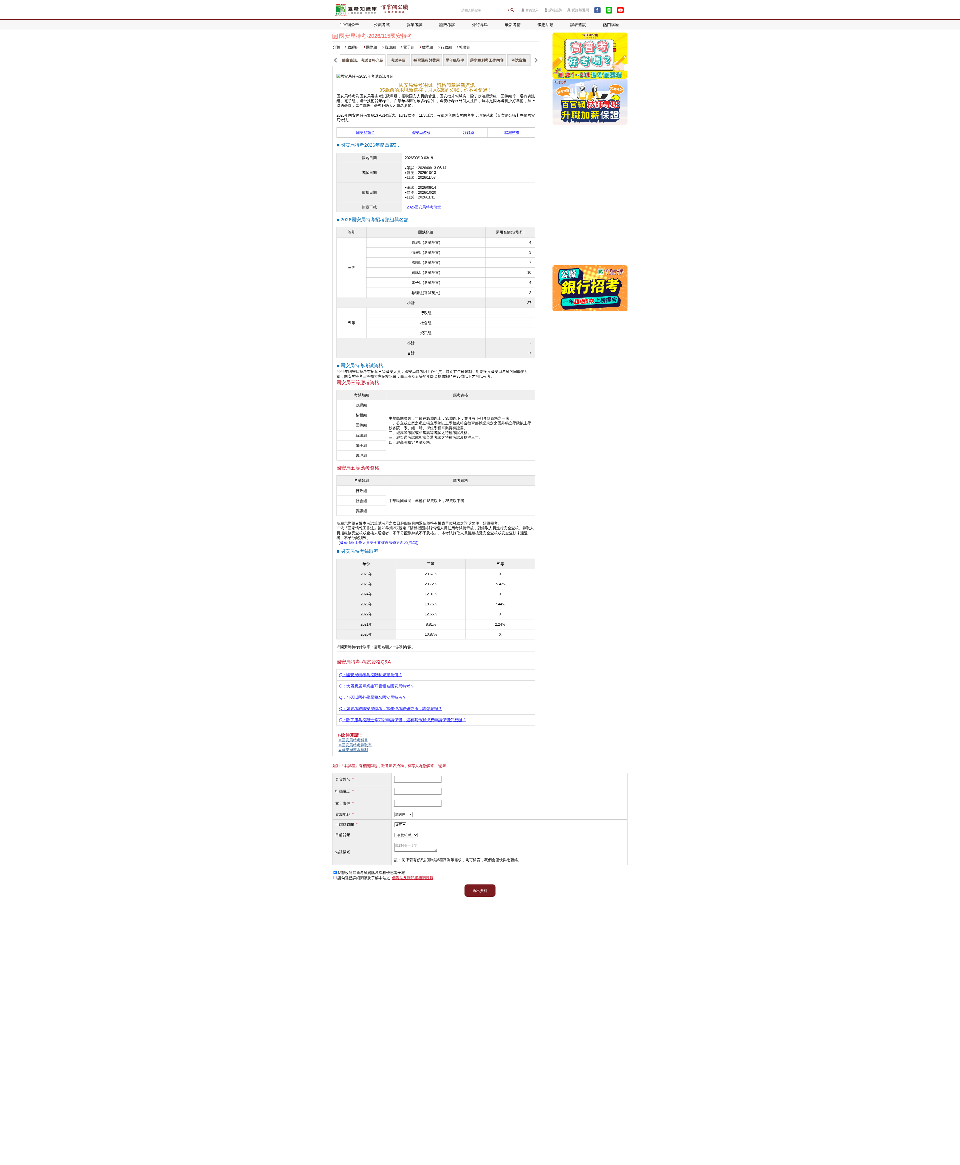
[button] (335, 60)
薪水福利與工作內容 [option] (487, 60)
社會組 (464, 47)
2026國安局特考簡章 (424, 207)
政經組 (353, 47)
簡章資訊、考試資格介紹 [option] (362, 60)
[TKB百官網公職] (394, 10)
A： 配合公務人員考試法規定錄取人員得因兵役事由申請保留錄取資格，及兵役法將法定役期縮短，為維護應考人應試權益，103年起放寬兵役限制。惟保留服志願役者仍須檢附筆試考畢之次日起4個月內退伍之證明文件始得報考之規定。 (435, 675)
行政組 (446, 47)
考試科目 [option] (398, 60)
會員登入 (532, 10)
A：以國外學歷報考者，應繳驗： (435, 698)
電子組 (408, 47)
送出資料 (480, 890)
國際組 (371, 47)
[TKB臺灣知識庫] (356, 10)
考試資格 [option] (518, 60)
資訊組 (390, 47)
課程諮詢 (555, 10)
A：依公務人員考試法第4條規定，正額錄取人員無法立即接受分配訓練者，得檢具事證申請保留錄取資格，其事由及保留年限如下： (435, 720)
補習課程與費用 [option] (427, 60)
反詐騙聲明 (580, 10)
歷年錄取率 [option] (455, 60)
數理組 (427, 47)
